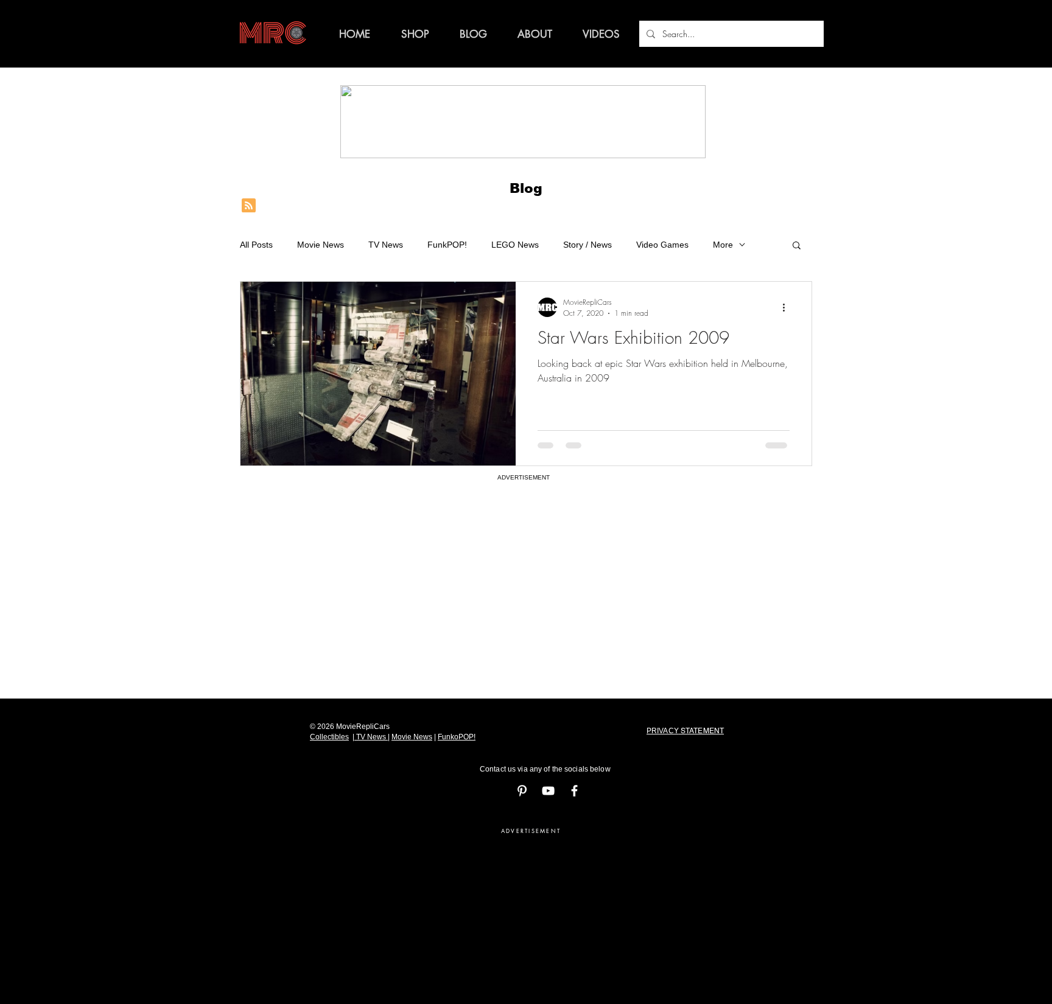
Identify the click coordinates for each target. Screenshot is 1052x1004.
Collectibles (329, 737)
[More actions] (787, 307)
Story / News (587, 244)
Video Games (662, 244)
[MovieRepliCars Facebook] (574, 790)
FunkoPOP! (456, 737)
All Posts (256, 244)
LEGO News (515, 244)
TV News (385, 244)
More (723, 244)
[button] (796, 246)
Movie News (320, 244)
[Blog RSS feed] (249, 206)
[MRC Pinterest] (522, 790)
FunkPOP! (447, 244)
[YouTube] (548, 790)
